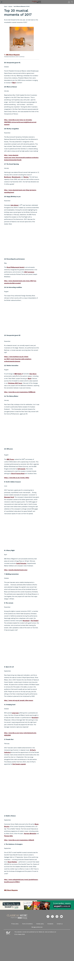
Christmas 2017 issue (15, 383)
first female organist (19, 764)
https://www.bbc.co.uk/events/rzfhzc (16, 478)
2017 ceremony (29, 272)
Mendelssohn (16, 177)
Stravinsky (26, 620)
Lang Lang (15, 713)
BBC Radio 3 (18, 374)
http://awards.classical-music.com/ (16, 570)
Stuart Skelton (12, 862)
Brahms (26, 177)
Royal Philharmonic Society (15, 267)
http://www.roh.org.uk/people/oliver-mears (18, 700)
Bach (29, 378)
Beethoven (7, 177)
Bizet (14, 82)
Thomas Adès (8, 836)
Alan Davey (32, 374)
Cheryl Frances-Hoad (17, 473)
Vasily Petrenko (21, 563)
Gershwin (35, 717)
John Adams (14, 205)
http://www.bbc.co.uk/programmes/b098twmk (19, 392)
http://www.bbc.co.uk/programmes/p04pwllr (19, 840)
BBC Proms (10, 459)
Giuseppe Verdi (9, 497)
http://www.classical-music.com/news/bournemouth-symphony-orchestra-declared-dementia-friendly (21, 157)
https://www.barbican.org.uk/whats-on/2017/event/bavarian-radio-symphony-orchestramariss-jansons (17, 359)
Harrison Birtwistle (30, 833)
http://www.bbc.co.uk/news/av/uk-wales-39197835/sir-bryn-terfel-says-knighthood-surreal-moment (20, 122)
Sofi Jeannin (21, 469)
